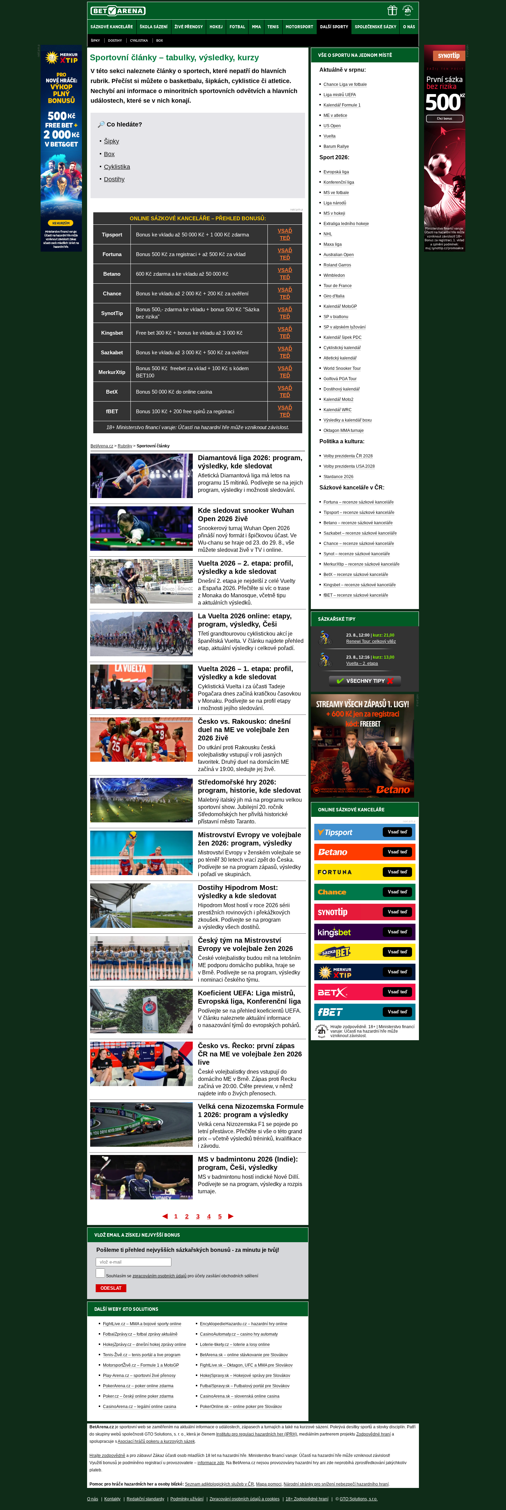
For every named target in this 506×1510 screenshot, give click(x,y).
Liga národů (335, 203)
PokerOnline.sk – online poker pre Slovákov (241, 1406)
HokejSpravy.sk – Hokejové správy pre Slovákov (245, 1375)
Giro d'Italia (334, 296)
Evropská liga (336, 172)
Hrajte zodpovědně (107, 1455)
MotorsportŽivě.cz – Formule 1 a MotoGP (141, 1365)
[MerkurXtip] (61, 250)
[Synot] (444, 250)
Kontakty (112, 1499)
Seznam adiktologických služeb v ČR (219, 1484)
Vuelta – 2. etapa (362, 663)
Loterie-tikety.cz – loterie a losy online (235, 1344)
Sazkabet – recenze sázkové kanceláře (360, 533)
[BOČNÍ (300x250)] (362, 796)
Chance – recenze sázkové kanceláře (359, 543)
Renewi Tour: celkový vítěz (371, 641)
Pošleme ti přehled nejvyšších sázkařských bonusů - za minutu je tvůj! (187, 1250)
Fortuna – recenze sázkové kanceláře (359, 502)
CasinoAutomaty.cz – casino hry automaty (239, 1334)
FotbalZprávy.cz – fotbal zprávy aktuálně (140, 1334)
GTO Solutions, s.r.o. (359, 1499)
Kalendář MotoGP (340, 306)
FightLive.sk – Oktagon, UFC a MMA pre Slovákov (246, 1365)
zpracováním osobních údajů (160, 1276)
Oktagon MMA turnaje (344, 430)
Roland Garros (337, 265)
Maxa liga (333, 244)
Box (159, 40)
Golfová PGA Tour (340, 378)
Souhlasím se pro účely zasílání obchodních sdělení (182, 1276)
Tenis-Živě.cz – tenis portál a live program (141, 1354)
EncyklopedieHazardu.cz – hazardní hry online (243, 1323)
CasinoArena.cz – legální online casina (139, 1406)
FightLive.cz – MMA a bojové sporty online (142, 1323)
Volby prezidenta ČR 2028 (348, 456)
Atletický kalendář (340, 358)
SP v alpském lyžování (345, 327)
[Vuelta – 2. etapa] (329, 660)
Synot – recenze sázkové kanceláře (357, 553)
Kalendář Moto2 (339, 399)
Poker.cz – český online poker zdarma (138, 1396)
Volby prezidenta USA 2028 (349, 466)
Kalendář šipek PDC (343, 337)
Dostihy (115, 40)
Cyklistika (139, 40)
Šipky (95, 40)
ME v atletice (335, 115)
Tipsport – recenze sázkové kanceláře (359, 512)
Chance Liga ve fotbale (345, 84)
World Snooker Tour (342, 368)
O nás (92, 1499)
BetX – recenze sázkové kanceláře (356, 574)
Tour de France (338, 285)
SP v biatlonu (336, 316)
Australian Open (339, 254)
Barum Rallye (336, 146)
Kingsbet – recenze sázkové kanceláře (360, 584)
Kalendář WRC (338, 409)
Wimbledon (334, 275)
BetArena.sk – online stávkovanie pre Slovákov (244, 1354)
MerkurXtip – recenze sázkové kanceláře (362, 564)
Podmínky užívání (186, 1499)
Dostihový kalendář (342, 389)
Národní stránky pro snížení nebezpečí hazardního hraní (336, 1484)
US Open (332, 125)
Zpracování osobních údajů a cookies (245, 1499)
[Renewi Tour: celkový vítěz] (329, 638)
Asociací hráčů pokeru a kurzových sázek (156, 1441)
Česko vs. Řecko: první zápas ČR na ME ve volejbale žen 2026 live (250, 1054)
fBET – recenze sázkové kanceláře (356, 595)
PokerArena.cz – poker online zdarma (138, 1386)
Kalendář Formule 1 (342, 105)
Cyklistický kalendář (342, 347)
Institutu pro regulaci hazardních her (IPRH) (256, 1434)
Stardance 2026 (339, 476)
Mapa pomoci (269, 1484)
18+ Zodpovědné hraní (307, 1499)
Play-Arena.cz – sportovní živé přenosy (139, 1375)
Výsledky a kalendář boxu (348, 420)
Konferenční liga (339, 182)
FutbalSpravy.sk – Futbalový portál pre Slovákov (244, 1386)
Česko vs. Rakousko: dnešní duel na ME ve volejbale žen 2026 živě (244, 730)
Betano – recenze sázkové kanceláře (358, 522)
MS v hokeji (334, 213)
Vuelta (330, 136)
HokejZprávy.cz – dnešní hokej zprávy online (144, 1344)
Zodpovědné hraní (373, 1434)
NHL (328, 234)
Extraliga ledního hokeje (346, 223)
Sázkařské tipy (337, 619)
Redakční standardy (145, 1499)
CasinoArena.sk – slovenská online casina (240, 1396)
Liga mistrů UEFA (340, 94)
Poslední (231, 1216)
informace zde (211, 1462)
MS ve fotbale (336, 192)
